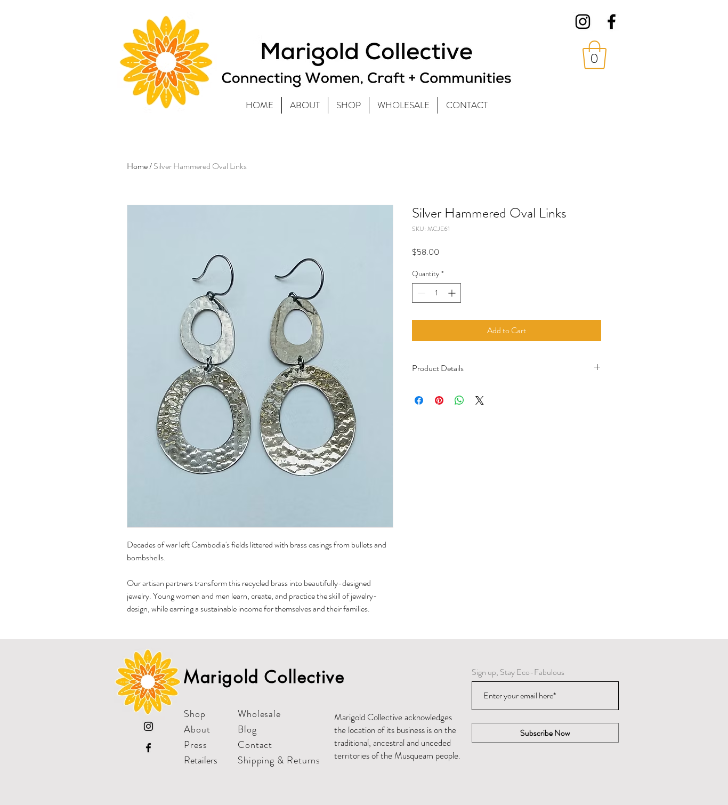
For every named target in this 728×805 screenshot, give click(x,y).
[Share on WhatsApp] (459, 400)
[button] (594, 55)
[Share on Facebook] (418, 400)
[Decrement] (420, 293)
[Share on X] (479, 400)
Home (137, 166)
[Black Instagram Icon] (583, 21)
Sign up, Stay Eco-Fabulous (518, 672)
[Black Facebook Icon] (611, 21)
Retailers (200, 760)
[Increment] (452, 293)
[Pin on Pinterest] (439, 400)
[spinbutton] (436, 293)
